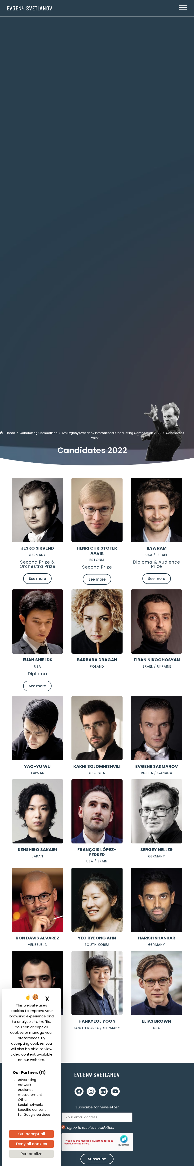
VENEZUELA (37, 944)
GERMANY (37, 554)
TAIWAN (37, 772)
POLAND (97, 666)
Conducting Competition (38, 433)
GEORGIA (97, 772)
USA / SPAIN (96, 861)
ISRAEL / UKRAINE (156, 666)
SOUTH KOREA (97, 944)
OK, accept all (31, 1134)
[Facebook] (79, 1091)
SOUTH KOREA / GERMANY (97, 1027)
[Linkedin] (103, 1091)
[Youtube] (115, 1091)
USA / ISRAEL (157, 554)
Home (10, 433)
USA (37, 666)
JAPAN (37, 856)
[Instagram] (91, 1091)
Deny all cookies (31, 1144)
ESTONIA (97, 559)
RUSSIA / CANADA (156, 772)
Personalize (31, 1154)
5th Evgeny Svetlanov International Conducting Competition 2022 (111, 433)
